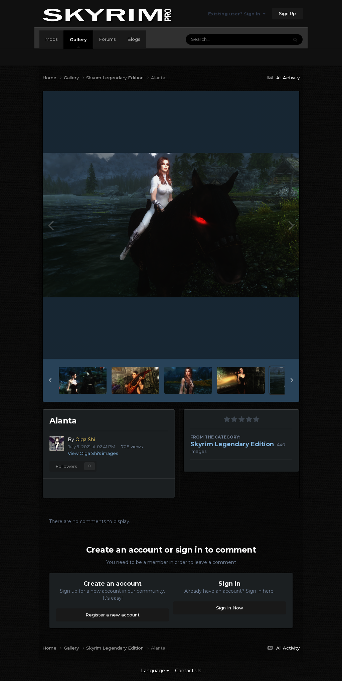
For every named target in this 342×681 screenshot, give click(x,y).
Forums (107, 39)
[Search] (295, 39)
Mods (51, 39)
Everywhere (267, 39)
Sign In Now (229, 607)
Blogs (134, 39)
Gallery (78, 39)
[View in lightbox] (171, 225)
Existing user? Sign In (235, 13)
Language (153, 671)
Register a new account (113, 614)
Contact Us (188, 671)
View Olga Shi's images (93, 453)
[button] (50, 380)
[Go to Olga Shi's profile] (56, 443)
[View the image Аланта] (83, 380)
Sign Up (287, 13)
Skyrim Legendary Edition (232, 444)
